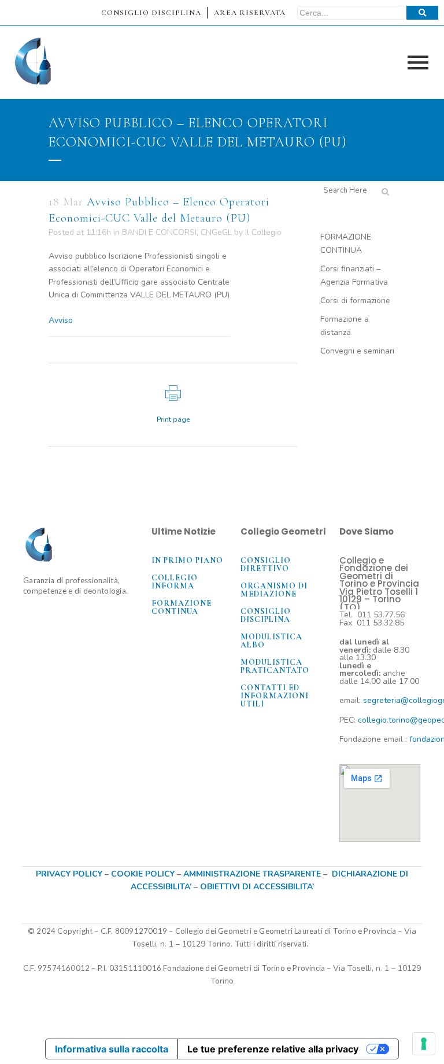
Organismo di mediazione (274, 590)
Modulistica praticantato (274, 666)
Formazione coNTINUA (181, 607)
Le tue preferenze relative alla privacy (272, 1049)
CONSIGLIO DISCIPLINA (151, 12)
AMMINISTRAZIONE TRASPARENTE (252, 873)
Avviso (61, 320)
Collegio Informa (174, 582)
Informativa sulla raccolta (111, 1049)
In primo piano (187, 560)
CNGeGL (216, 232)
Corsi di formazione (355, 300)
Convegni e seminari (357, 350)
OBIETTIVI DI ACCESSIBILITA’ (257, 886)
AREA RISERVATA (250, 12)
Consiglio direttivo (265, 564)
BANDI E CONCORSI (159, 232)
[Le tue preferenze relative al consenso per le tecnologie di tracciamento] (424, 1044)
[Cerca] (422, 13)
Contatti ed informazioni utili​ (274, 696)
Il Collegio (263, 232)
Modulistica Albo (271, 641)
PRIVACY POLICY (69, 873)
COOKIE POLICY (144, 873)
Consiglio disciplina (265, 615)
